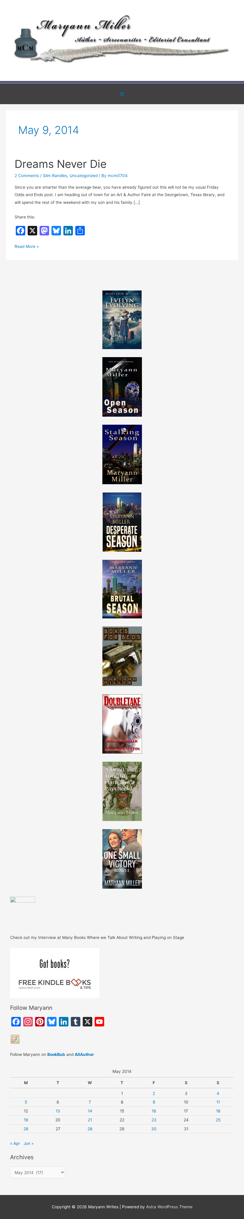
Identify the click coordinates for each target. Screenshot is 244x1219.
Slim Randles (55, 175)
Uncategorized (84, 175)
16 (154, 1111)
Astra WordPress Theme (169, 1206)
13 (58, 1111)
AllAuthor (84, 1054)
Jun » (29, 1143)
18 (218, 1111)
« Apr (15, 1143)
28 (89, 1128)
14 (90, 1111)
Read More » (27, 247)
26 (26, 1128)
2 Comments (27, 175)
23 (154, 1120)
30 (154, 1128)
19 (26, 1120)
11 (218, 1102)
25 (218, 1120)
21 (90, 1120)
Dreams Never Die (61, 164)
